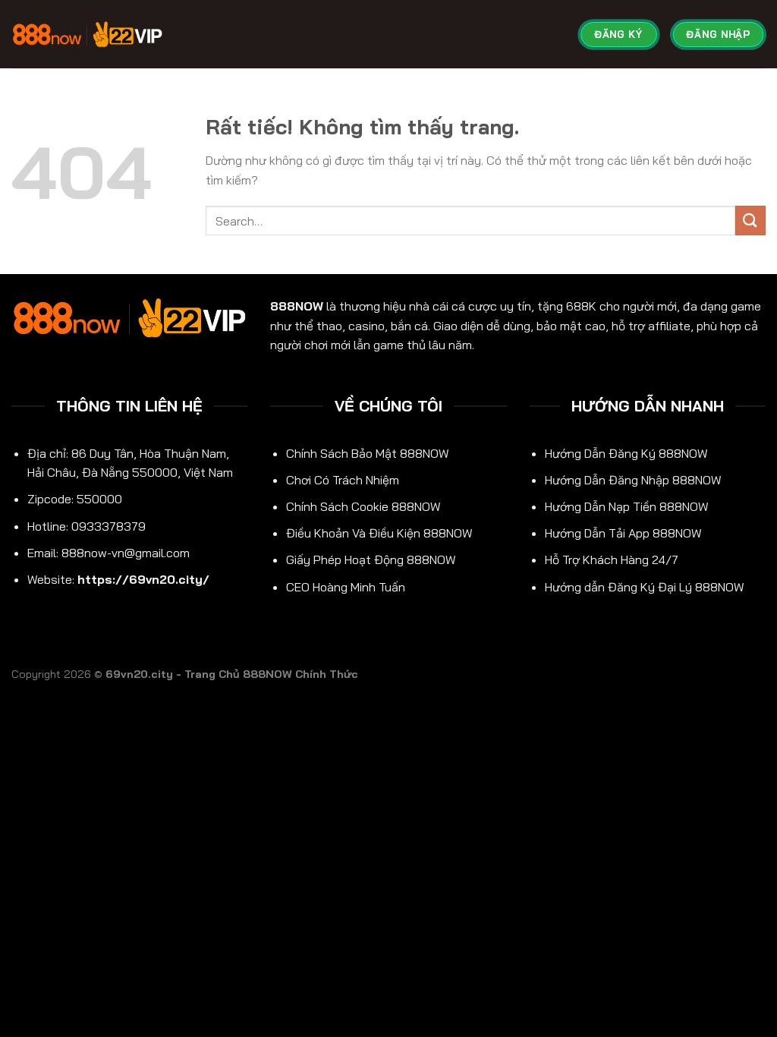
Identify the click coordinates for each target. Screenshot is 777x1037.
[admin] (87, 33)
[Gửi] (750, 220)
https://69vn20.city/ (143, 579)
